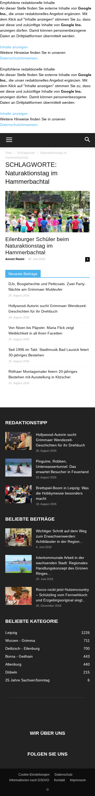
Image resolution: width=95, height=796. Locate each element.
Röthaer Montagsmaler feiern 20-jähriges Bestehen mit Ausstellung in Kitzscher (42, 374)
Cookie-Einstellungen (34, 774)
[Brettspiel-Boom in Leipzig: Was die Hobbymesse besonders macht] (18, 494)
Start (8, 153)
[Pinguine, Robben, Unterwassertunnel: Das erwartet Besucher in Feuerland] (18, 468)
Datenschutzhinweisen (18, 58)
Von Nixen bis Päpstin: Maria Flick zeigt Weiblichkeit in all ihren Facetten (41, 330)
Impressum (78, 780)
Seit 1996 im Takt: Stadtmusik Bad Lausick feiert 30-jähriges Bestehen (48, 352)
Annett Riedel (14, 259)
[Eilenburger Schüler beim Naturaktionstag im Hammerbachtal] (47, 211)
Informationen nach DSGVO (29, 780)
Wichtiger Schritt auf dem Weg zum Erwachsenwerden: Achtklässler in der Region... (61, 536)
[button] (87, 140)
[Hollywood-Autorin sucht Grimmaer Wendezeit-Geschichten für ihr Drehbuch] (18, 441)
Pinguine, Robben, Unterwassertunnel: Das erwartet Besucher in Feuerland (62, 466)
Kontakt (59, 780)
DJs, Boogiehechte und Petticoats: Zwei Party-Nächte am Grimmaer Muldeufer (47, 286)
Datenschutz (64, 774)
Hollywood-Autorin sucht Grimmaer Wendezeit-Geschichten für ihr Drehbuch (47, 308)
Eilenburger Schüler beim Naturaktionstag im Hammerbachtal (37, 245)
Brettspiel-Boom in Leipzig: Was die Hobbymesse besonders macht (62, 493)
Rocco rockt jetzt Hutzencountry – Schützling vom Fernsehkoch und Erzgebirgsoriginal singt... (62, 594)
